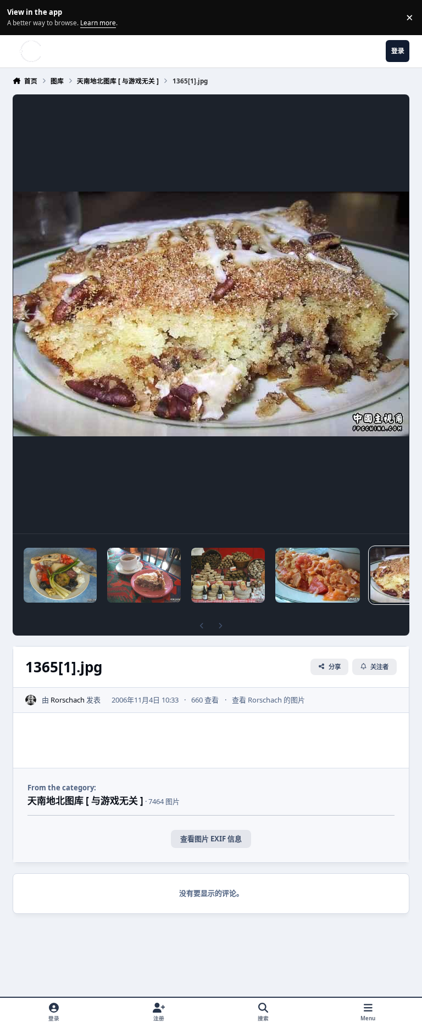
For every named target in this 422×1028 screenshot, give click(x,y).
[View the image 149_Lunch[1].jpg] (60, 575)
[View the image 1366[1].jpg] (317, 575)
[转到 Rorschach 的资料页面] (30, 700)
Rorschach (68, 700)
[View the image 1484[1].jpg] (143, 575)
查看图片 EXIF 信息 (211, 839)
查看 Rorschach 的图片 (268, 700)
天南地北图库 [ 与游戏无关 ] (85, 800)
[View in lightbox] (211, 313)
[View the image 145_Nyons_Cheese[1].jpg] (227, 575)
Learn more (19, 17)
